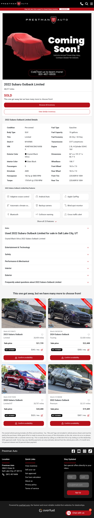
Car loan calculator (33, 477)
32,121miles (85, 403)
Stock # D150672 (10, 331)
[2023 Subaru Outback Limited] (24, 313)
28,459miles (39, 338)
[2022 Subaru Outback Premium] (70, 379)
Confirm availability (25, 358)
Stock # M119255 (10, 397)
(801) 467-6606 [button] (12, 474)
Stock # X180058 (56, 397)
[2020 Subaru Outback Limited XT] (24, 379)
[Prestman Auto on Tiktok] (89, 451)
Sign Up (78, 493)
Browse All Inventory (47, 105)
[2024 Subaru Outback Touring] (70, 313)
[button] (81, 3)
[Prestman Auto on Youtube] (78, 451)
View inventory (31, 466)
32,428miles (85, 338)
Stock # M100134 (56, 331)
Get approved (30, 473)
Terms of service (32, 488)
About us (29, 481)
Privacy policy (30, 485)
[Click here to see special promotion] (47, 9)
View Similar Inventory (47, 112)
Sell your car (30, 470)
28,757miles (39, 403)
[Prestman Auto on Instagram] (83, 451)
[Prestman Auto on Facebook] (72, 451)
